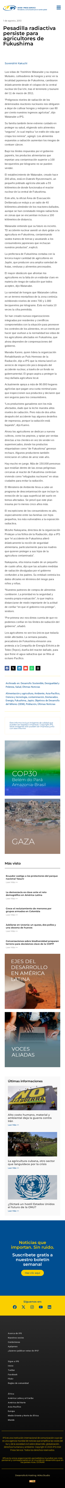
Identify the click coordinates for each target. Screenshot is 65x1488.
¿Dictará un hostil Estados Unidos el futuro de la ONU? (31, 1205)
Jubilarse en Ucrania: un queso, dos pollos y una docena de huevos (31, 926)
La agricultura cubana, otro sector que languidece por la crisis (31, 1162)
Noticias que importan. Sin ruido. (32, 1245)
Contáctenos (14, 1342)
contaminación (36, 697)
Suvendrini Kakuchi (16, 63)
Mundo (11, 1420)
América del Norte (17, 1402)
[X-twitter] (23, 1307)
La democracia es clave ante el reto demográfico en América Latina (26, 893)
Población (31, 704)
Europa (11, 1411)
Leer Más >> (12, 882)
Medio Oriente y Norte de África (23, 1415)
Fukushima (20, 700)
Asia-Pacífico (52, 693)
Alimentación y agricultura (19, 693)
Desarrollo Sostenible (32, 683)
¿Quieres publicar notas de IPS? (23, 1351)
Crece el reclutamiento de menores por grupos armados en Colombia (28, 910)
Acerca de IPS (15, 1333)
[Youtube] (41, 1307)
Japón (30, 700)
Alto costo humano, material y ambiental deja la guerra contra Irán (30, 1118)
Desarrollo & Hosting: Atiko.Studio (32, 1475)
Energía (10, 700)
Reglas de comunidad (18, 1383)
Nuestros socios (16, 1338)
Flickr (10, 1379)
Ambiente (39, 693)
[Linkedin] (49, 1307)
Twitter (11, 1370)
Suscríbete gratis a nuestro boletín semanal (32, 1259)
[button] (7, 668)
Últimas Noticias (31, 687)
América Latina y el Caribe (20, 1398)
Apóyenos (13, 1346)
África (11, 1394)
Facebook (12, 1374)
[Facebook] (15, 1307)
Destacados (51, 697)
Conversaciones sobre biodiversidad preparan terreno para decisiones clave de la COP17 (32, 942)
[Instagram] (32, 1307)
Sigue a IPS (13, 1361)
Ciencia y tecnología (16, 697)
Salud (18, 687)
